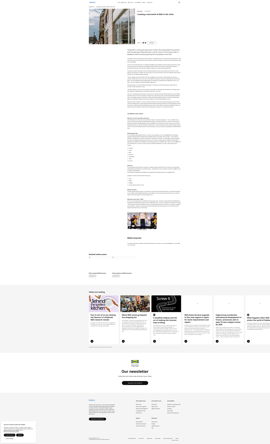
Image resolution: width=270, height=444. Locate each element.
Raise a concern (175, 440)
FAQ (152, 428)
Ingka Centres (155, 406)
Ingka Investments (156, 408)
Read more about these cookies (11, 431)
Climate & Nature (171, 406)
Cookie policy (149, 438)
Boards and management (142, 408)
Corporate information (167, 438)
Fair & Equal (170, 410)
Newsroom (149, 2)
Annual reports (139, 421)
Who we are (138, 404)
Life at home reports (140, 426)
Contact (176, 438)
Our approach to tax (140, 410)
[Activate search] (179, 2)
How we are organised (141, 406)
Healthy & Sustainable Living (173, 404)
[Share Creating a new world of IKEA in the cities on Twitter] (141, 42)
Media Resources (155, 426)
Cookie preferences (132, 438)
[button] (88, 263)
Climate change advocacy (173, 413)
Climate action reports (141, 423)
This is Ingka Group (122, 2)
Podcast (153, 423)
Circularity (169, 408)
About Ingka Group (140, 401)
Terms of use (141, 438)
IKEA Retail (139, 11)
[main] (18, 432)
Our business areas (156, 401)
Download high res (93, 275)
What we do (130, 2)
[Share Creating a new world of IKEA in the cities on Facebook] (145, 42)
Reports (144, 2)
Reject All (20, 435)
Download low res (92, 276)
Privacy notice (157, 438)
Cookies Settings (9, 438)
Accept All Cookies (9, 435)
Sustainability (138, 2)
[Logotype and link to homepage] (92, 2)
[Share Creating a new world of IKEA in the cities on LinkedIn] (143, 42)
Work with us (139, 413)
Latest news (154, 421)
